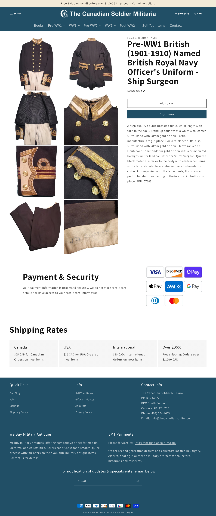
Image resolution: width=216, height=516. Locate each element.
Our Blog (14, 393)
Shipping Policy (18, 412)
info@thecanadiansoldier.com (171, 418)
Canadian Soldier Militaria (102, 512)
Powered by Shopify (124, 512)
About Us (80, 406)
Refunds (14, 406)
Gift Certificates (84, 399)
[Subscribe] (138, 481)
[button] (13, 13)
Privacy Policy (83, 412)
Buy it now (167, 114)
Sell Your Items (84, 393)
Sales (12, 399)
